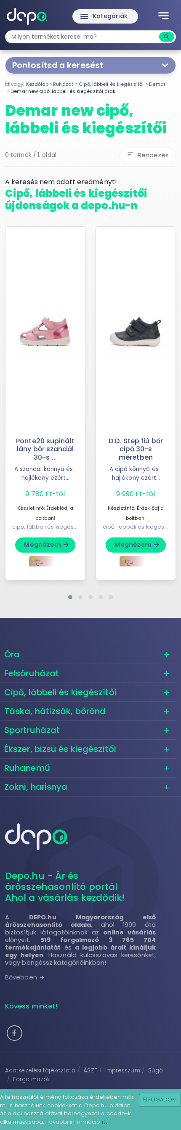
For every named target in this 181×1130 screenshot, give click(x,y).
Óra (12, 654)
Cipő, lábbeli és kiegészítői (60, 692)
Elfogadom (160, 1100)
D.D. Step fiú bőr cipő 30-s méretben (136, 449)
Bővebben (25, 977)
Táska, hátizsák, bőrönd (55, 711)
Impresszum (122, 1070)
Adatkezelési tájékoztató (40, 1070)
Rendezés (148, 155)
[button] (70, 597)
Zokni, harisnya (36, 787)
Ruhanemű (27, 768)
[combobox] (83, 37)
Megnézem (47, 544)
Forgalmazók (31, 1079)
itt (104, 1122)
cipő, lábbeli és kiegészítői (48, 526)
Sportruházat (32, 730)
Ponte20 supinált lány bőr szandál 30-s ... (45, 449)
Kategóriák (103, 16)
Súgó (155, 1070)
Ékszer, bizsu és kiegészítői (60, 749)
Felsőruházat (31, 673)
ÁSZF (90, 1070)
